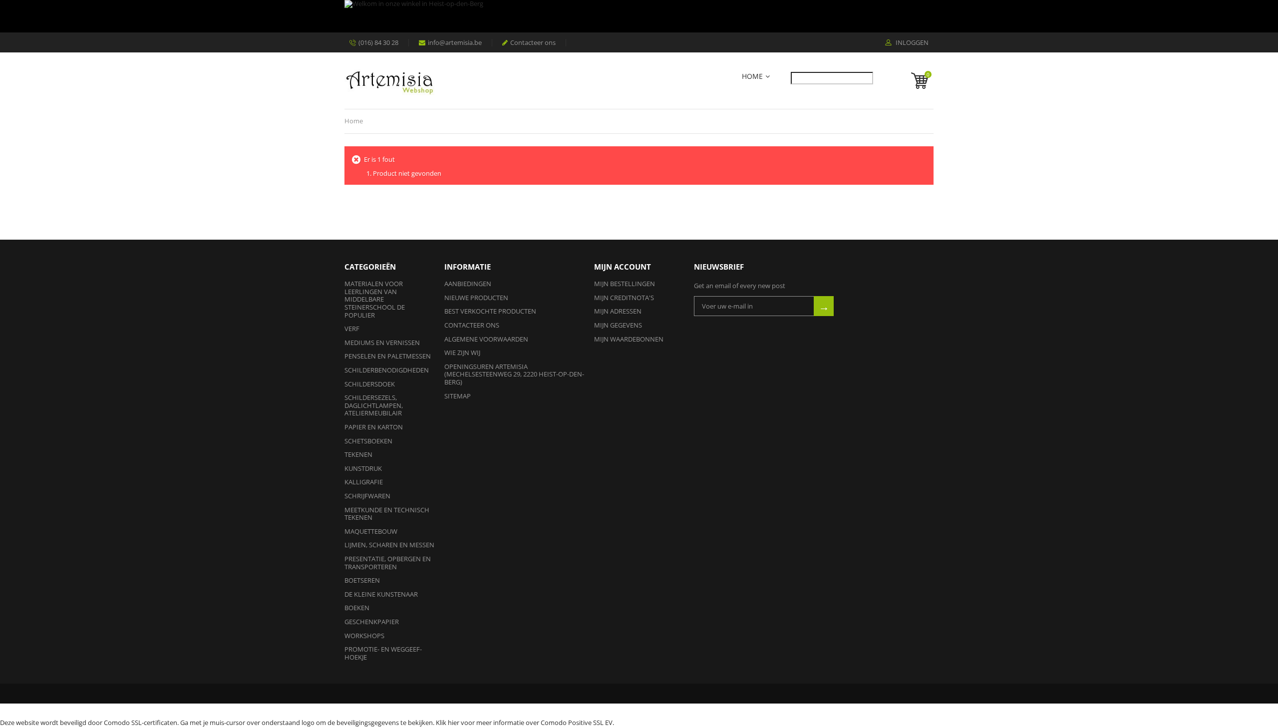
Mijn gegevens (618, 325)
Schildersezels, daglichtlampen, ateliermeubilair (373, 405)
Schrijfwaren (367, 495)
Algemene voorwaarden (486, 339)
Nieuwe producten (476, 297)
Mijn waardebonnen (628, 339)
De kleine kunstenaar (381, 594)
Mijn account (622, 267)
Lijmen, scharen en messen (389, 544)
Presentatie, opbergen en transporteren (387, 562)
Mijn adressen (617, 311)
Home (752, 76)
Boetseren (362, 580)
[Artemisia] (389, 80)
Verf (351, 328)
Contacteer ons (533, 42)
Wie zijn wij (462, 352)
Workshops (364, 635)
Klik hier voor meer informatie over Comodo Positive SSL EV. (525, 722)
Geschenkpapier (371, 621)
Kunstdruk (363, 468)
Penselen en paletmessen (387, 356)
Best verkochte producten (490, 311)
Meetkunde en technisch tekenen (386, 513)
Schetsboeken (368, 440)
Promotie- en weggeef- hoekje (383, 653)
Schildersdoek (369, 383)
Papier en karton (373, 426)
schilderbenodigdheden (386, 369)
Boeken (356, 607)
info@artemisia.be (455, 42)
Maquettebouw (370, 531)
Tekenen (358, 454)
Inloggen (911, 43)
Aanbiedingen (467, 283)
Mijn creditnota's (624, 297)
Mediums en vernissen (382, 342)
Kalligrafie (363, 481)
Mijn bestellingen (624, 283)
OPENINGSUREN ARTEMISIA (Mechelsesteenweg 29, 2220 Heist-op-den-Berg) (514, 374)
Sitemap (457, 395)
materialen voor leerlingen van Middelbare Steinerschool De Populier (374, 299)
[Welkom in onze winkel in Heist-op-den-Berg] (636, 16)
